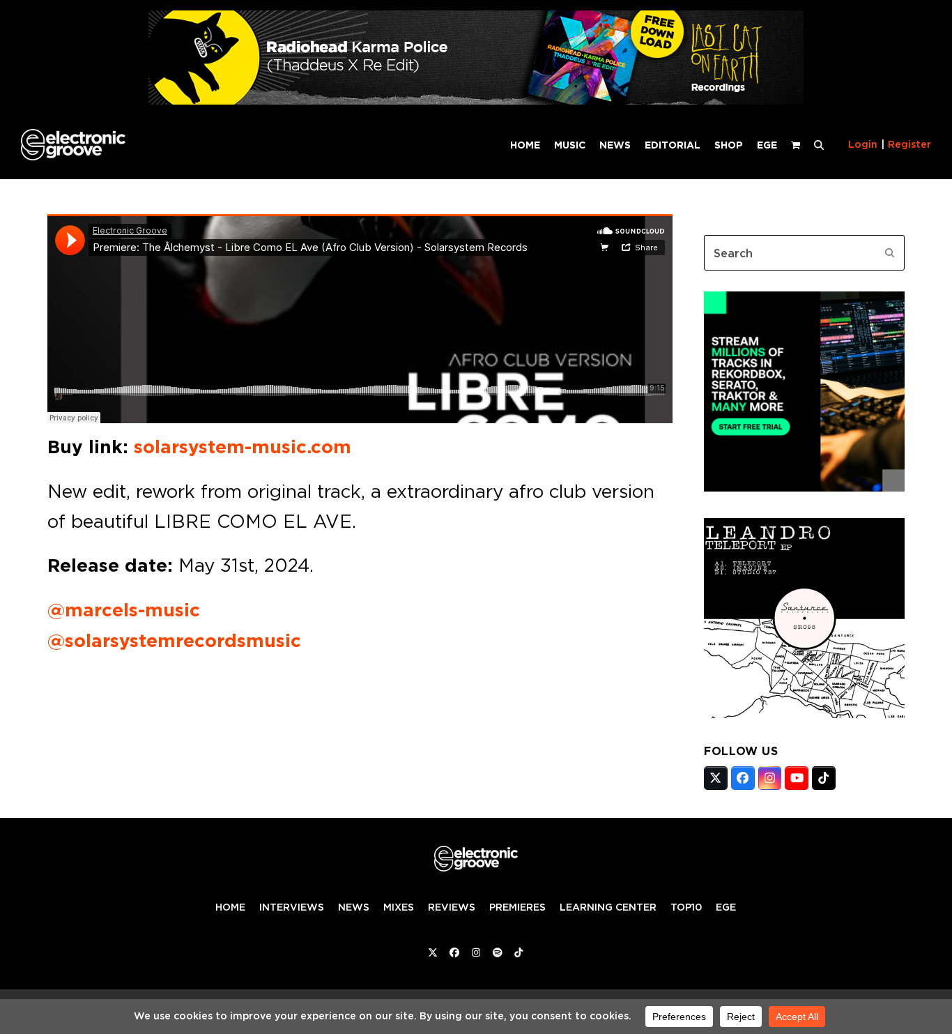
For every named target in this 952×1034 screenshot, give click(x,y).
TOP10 (686, 907)
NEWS (353, 907)
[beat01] (804, 487)
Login (862, 144)
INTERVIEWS (291, 907)
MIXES (398, 907)
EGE (726, 907)
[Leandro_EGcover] (804, 714)
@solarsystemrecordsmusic (174, 641)
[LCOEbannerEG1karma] (476, 100)
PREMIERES (517, 907)
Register (909, 144)
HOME (230, 907)
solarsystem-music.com (242, 447)
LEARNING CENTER (608, 907)
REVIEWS (451, 907)
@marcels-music (123, 610)
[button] (819, 144)
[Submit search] (890, 253)
